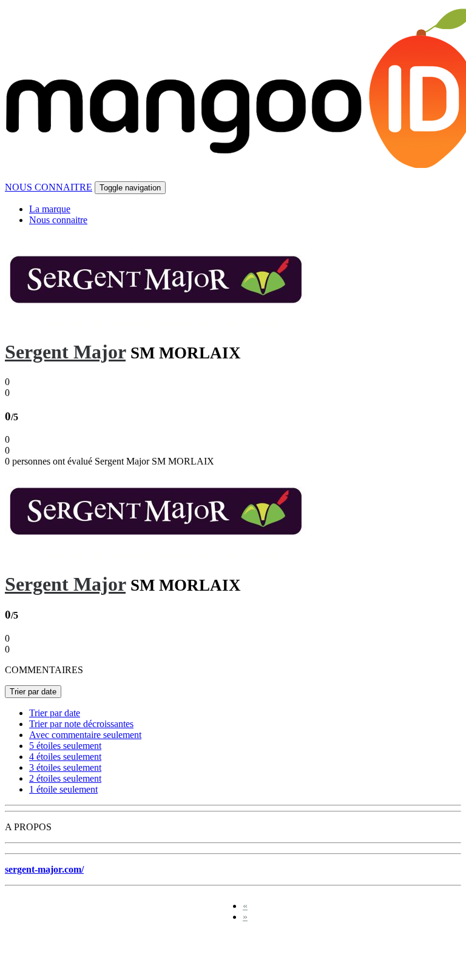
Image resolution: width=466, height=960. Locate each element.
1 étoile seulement (63, 789)
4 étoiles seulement (65, 756)
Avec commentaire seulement (85, 735)
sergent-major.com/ (44, 869)
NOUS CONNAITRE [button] (48, 187)
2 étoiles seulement (65, 778)
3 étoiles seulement (65, 767)
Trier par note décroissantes (81, 724)
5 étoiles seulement (65, 745)
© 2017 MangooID (48, 943)
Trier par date (33, 691)
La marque (49, 209)
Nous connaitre (58, 220)
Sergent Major (65, 352)
